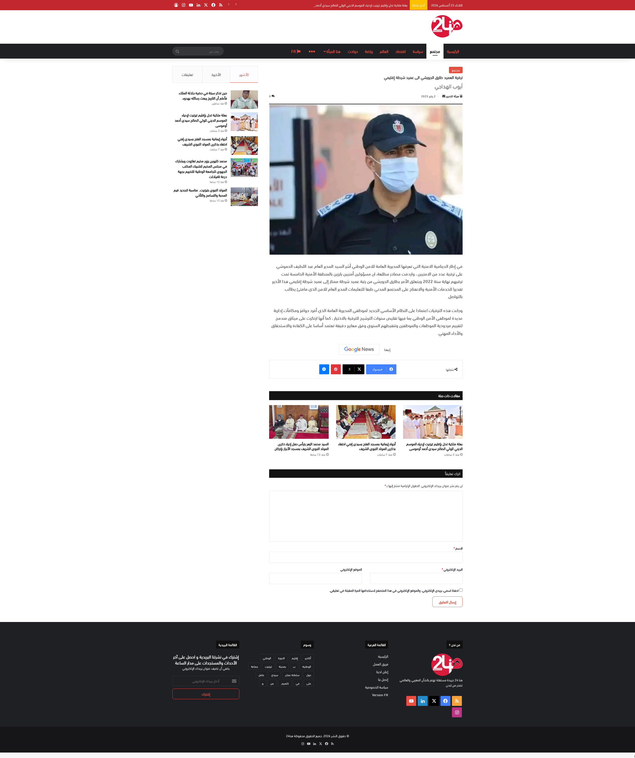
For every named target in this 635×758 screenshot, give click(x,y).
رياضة (369, 51)
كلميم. (285, 683)
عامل (261, 674)
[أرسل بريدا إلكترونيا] (443, 96)
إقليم (295, 657)
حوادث (353, 51)
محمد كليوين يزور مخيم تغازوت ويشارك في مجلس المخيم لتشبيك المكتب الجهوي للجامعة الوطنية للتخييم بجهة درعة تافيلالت (201, 168)
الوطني (267, 657)
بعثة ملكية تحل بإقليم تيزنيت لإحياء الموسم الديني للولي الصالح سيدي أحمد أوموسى (355, 5)
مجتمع (435, 51)
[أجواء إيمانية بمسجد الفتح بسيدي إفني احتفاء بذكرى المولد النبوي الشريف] (366, 422)
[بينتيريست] (336, 369)
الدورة (281, 657)
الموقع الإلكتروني (351, 569)
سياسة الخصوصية (376, 687)
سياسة (418, 51)
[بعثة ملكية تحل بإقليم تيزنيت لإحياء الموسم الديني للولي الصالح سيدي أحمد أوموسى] (433, 422)
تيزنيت (268, 666)
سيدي (274, 674)
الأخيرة (216, 74)
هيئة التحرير (452, 96)
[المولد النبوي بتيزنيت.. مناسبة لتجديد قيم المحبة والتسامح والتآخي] (244, 196)
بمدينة (282, 666)
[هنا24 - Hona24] (447, 26)
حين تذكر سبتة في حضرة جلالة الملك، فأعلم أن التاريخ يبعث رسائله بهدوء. (203, 95)
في (297, 683)
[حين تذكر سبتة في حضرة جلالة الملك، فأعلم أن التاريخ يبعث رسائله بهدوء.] (244, 99)
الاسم (458, 548)
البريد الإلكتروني (452, 569)
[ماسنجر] (324, 369)
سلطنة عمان (292, 674)
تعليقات (187, 74)
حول (308, 674)
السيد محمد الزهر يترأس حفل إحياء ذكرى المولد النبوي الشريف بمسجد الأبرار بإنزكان (302, 446)
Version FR (380, 694)
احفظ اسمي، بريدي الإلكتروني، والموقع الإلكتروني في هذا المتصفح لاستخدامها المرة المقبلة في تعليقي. (394, 590)
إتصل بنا (383, 679)
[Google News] (359, 349)
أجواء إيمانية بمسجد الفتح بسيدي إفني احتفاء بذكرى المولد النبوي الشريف (367, 446)
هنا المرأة (333, 51)
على (308, 683)
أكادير (308, 657)
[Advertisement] (268, 26)
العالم (384, 51)
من (272, 683)
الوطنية (306, 666)
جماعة (254, 666)
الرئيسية (453, 51)
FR (294, 51)
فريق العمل (380, 664)
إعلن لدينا (382, 671)
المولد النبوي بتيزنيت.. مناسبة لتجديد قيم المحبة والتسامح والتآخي (200, 192)
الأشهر (244, 74)
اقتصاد (400, 51)
